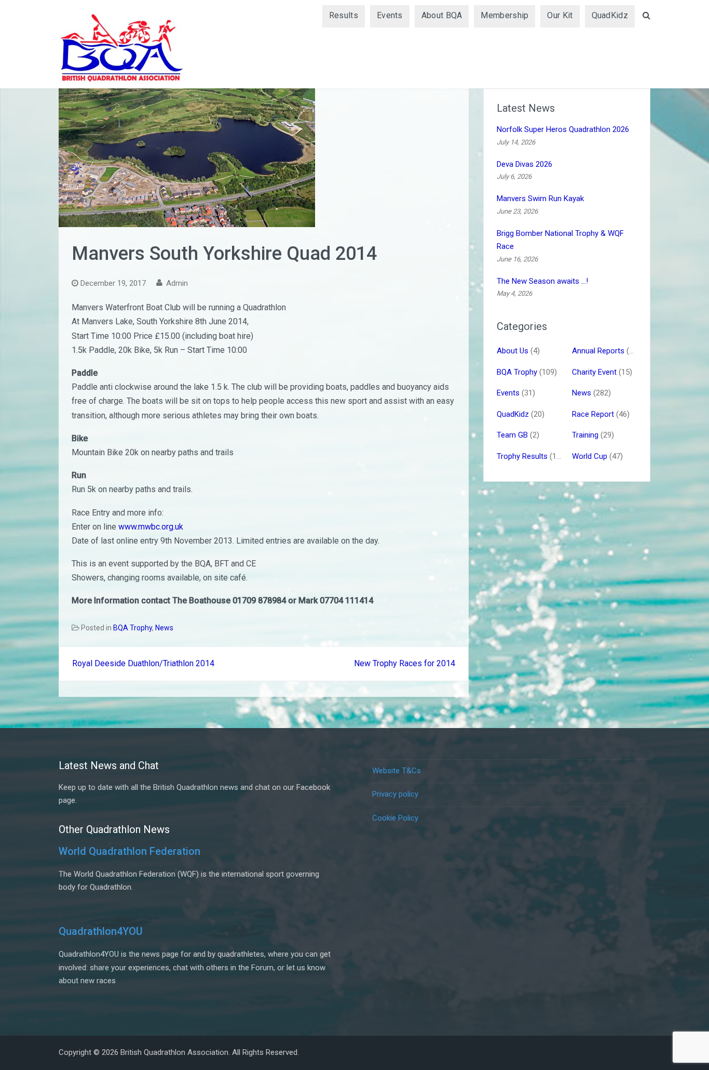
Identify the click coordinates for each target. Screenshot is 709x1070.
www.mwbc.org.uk (150, 527)
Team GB (512, 435)
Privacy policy (395, 794)
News (164, 628)
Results (343, 15)
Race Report (593, 414)
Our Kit (559, 15)
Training (585, 435)
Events (390, 15)
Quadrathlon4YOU (101, 931)
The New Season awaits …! (542, 281)
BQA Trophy (132, 628)
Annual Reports (598, 350)
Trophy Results (522, 456)
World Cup (589, 456)
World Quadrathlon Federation (129, 851)
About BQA (441, 15)
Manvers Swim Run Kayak (540, 198)
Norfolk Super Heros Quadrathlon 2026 (563, 129)
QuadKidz (610, 15)
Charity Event (594, 372)
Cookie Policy (395, 818)
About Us (512, 350)
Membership (504, 15)
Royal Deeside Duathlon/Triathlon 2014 (143, 663)
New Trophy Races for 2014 (404, 663)
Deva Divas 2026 (524, 164)
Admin (177, 283)
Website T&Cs (396, 770)
